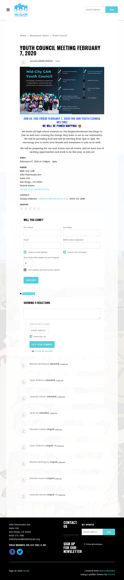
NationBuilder (107, 570)
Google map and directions (34, 189)
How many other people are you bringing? (41, 258)
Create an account (44, 351)
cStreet (111, 574)
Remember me (40, 337)
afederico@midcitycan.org (53, 198)
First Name (28, 227)
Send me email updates (37, 252)
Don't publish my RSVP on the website (44, 270)
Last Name (67, 227)
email (26, 570)
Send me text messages (77, 252)
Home (23, 35)
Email (26, 240)
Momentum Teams (39, 35)
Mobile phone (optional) (73, 240)
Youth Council (59, 35)
